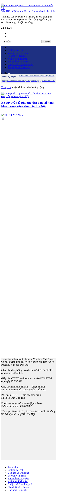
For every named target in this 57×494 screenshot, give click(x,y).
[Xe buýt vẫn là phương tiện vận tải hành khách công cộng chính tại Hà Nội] (28, 96)
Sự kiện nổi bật (15, 50)
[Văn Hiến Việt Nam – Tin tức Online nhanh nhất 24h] (28, 8)
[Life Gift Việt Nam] (12, 115)
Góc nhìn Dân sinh (17, 490)
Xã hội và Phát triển (18, 58)
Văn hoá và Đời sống (18, 53)
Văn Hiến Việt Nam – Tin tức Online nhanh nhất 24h (28, 11)
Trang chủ (6, 87)
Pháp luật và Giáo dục (19, 67)
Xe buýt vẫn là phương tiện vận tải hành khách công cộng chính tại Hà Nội (27, 104)
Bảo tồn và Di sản (17, 56)
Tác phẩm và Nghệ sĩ (18, 61)
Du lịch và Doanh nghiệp (20, 64)
